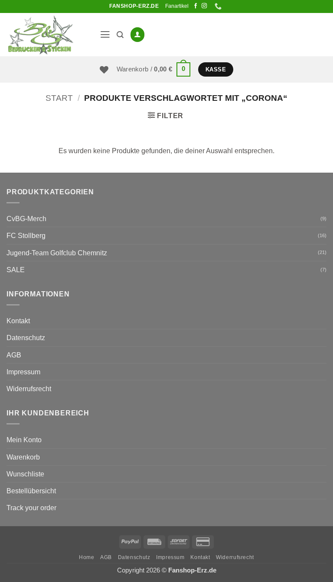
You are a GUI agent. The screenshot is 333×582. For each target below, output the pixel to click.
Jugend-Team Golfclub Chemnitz (57, 253)
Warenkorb (23, 457)
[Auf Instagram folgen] (204, 6)
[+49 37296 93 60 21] (219, 6)
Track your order (31, 507)
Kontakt (18, 321)
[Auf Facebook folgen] (195, 6)
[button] (105, 34)
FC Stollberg (26, 235)
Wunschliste (25, 474)
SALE (16, 269)
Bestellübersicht (31, 491)
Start (59, 98)
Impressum (23, 372)
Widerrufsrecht (29, 388)
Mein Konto (24, 440)
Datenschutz (26, 337)
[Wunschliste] (104, 69)
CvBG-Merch (26, 218)
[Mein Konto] (138, 34)
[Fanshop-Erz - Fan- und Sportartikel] (50, 34)
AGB (14, 355)
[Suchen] (120, 34)
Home (87, 557)
